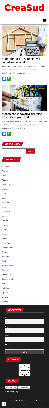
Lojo (17, 391)
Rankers (5, 252)
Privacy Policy (12, 387)
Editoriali (5, 202)
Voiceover (5, 297)
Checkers (5, 188)
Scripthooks (6, 274)
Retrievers (5, 270)
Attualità (5, 180)
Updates (5, 292)
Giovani (5, 220)
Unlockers (6, 288)
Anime (4, 175)
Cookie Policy (24, 387)
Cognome (8, 327)
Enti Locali (6, 211)
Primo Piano (6, 243)
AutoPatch (6, 184)
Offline (4, 238)
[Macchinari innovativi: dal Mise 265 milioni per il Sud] (24, 98)
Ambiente (5, 170)
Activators (6, 166)
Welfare (5, 301)
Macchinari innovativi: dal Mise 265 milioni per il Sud (22, 115)
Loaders (5, 229)
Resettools (6, 256)
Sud (3, 283)
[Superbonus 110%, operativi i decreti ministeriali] (24, 40)
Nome (7, 318)
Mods (4, 234)
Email (7, 335)
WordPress (27, 400)
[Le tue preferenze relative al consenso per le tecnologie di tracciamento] (4, 404)
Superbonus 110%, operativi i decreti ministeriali (21, 60)
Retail (4, 261)
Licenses (5, 225)
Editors (4, 207)
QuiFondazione (7, 247)
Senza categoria (8, 279)
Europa (4, 216)
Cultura (4, 198)
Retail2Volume (7, 265)
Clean (4, 193)
